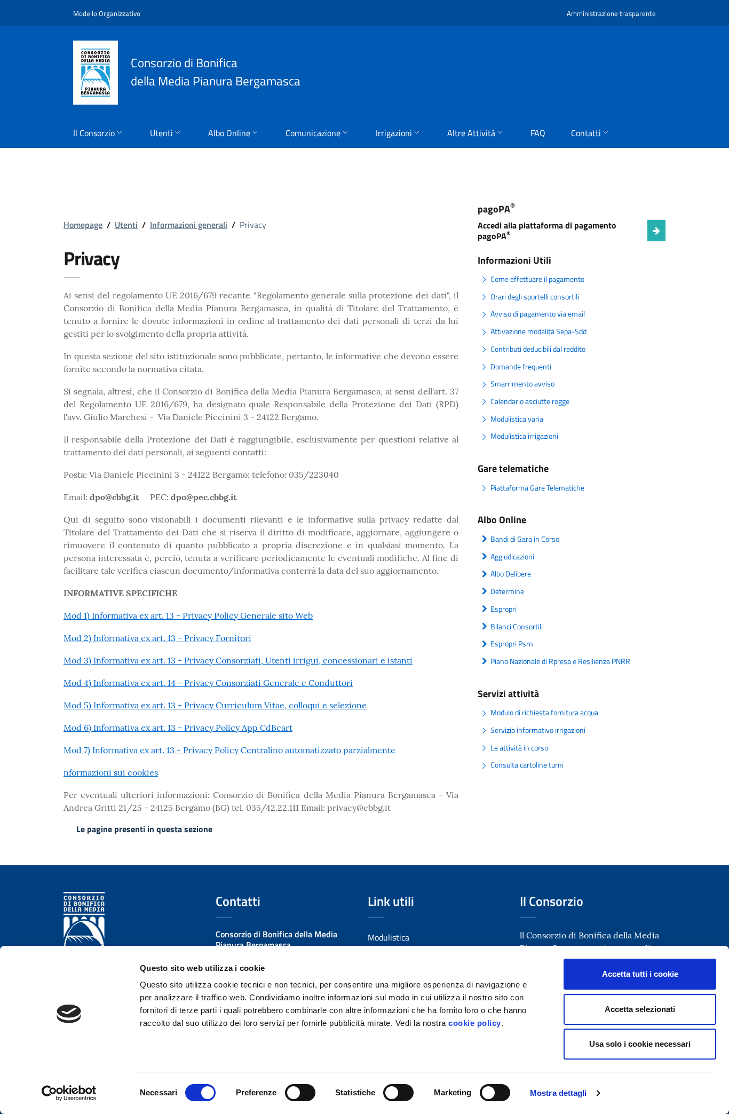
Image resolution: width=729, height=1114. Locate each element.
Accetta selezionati (640, 1009)
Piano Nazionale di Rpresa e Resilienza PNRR (560, 661)
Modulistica (388, 937)
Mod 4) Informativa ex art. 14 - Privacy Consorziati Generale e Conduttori (208, 682)
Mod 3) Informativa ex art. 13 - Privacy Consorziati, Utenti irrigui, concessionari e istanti (238, 660)
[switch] (300, 1092)
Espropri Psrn (511, 644)
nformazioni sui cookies (111, 772)
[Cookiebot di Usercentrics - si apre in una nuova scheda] (69, 1093)
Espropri (503, 609)
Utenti (126, 224)
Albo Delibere (510, 574)
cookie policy (474, 1023)
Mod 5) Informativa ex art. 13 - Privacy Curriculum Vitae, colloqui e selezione (215, 705)
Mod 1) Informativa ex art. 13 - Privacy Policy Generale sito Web (188, 615)
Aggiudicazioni (512, 557)
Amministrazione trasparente (611, 13)
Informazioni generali (188, 224)
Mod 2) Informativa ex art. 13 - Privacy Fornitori (157, 638)
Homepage (83, 224)
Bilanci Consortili (516, 627)
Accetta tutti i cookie (640, 973)
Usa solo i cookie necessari (640, 1043)
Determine (507, 591)
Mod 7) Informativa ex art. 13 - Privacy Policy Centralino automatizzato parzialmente (229, 750)
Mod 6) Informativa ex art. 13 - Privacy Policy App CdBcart (178, 727)
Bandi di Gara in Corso (524, 539)
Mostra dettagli (558, 1092)
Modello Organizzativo (106, 13)
